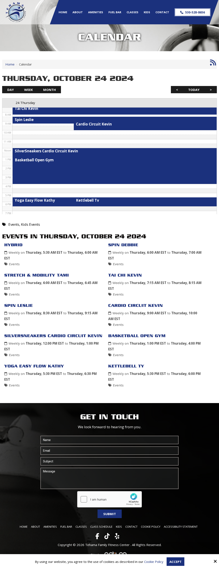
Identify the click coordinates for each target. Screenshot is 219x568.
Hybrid (13, 245)
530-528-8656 (194, 12)
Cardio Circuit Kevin (135, 306)
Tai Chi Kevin (125, 275)
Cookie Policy (153, 562)
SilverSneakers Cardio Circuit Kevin (53, 336)
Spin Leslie (18, 306)
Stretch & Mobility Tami (36, 275)
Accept (175, 561)
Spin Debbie (123, 245)
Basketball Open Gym (137, 336)
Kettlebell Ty (126, 366)
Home (10, 64)
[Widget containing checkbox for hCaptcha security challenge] (109, 499)
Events (14, 264)
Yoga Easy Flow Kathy (34, 366)
